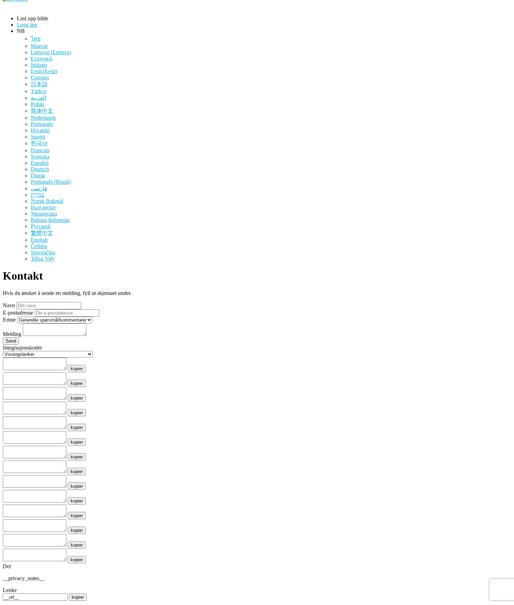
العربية (38, 98)
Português (42, 124)
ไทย (36, 39)
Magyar (39, 46)
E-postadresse (18, 313)
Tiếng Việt (42, 259)
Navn (9, 305)
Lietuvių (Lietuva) (51, 52)
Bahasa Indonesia (50, 220)
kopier (77, 368)
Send (11, 341)
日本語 (39, 84)
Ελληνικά (41, 59)
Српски (40, 77)
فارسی (39, 188)
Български (43, 207)
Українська (44, 214)
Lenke (10, 590)
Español (40, 163)
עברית (37, 195)
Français (40, 150)
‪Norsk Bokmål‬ (47, 201)
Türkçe (39, 91)
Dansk (38, 175)
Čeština (39, 246)
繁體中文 (42, 233)
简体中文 (42, 111)
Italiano (39, 65)
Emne (9, 320)
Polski (37, 104)
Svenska (40, 157)
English (39, 240)
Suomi (38, 137)
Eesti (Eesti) (44, 71)
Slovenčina (43, 252)
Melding (12, 334)
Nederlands (43, 118)
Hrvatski (40, 130)
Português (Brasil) (51, 182)
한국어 (39, 143)
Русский (41, 226)
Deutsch (40, 169)
